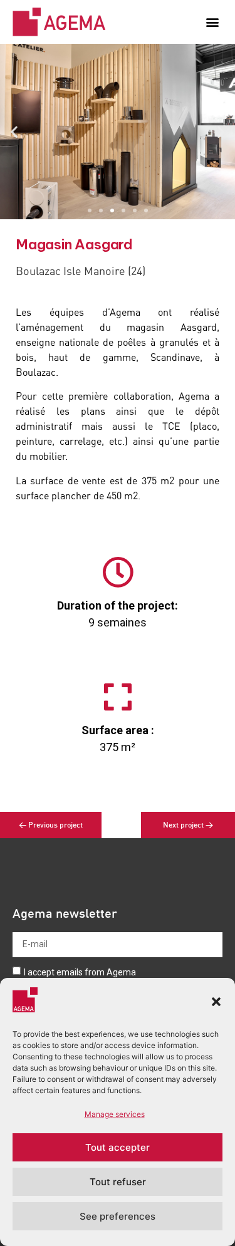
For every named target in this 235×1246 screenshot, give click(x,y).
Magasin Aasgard (74, 244)
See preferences (117, 1216)
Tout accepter (117, 1147)
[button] (216, 1001)
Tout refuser (118, 1182)
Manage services (115, 1114)
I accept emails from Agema (80, 972)
